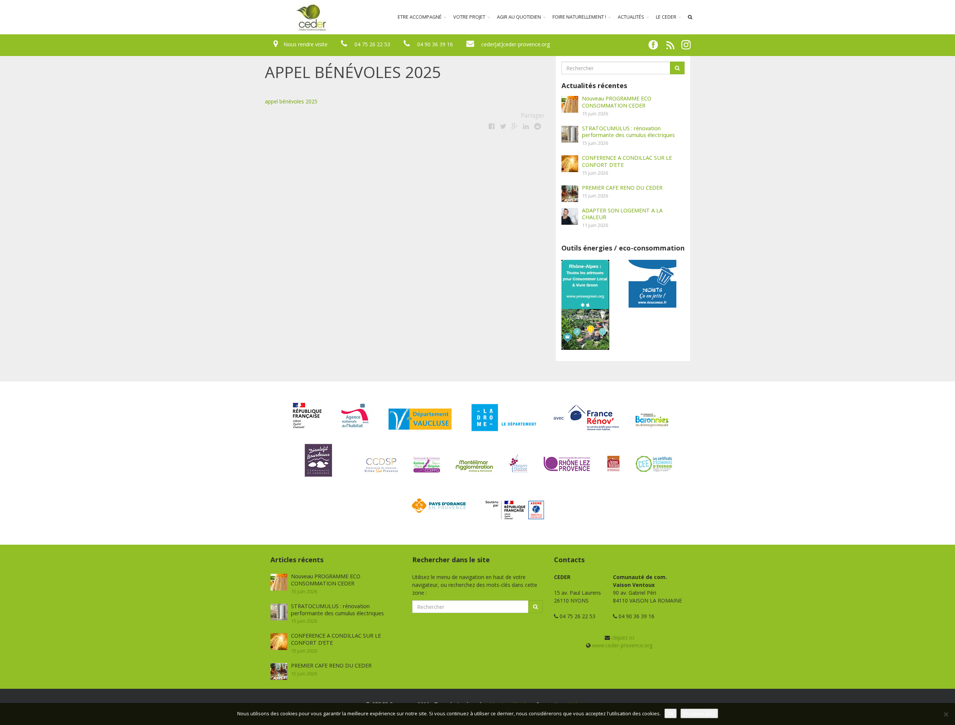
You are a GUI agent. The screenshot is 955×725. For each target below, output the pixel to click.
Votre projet (469, 17)
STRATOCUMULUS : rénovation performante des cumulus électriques (628, 131)
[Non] (945, 714)
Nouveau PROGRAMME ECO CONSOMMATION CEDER (616, 101)
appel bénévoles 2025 (291, 101)
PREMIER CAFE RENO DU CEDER (622, 187)
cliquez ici (622, 637)
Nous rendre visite (306, 44)
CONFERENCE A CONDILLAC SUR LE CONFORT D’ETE (627, 161)
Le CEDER (666, 17)
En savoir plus (699, 713)
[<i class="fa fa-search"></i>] (690, 17)
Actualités (631, 17)
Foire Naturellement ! (579, 17)
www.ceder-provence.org (622, 645)
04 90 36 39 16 (435, 44)
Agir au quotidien (519, 17)
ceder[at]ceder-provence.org (515, 44)
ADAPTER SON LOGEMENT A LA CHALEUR (622, 213)
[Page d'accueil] (262, 17)
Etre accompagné (420, 17)
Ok (670, 713)
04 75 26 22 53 (372, 44)
